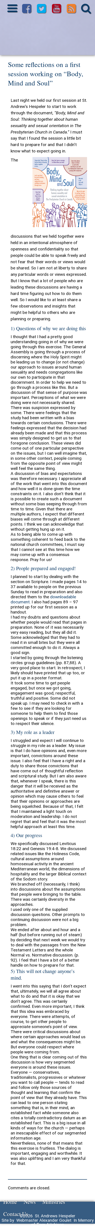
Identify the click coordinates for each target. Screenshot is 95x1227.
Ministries (53, 1201)
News (30, 1201)
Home (10, 1201)
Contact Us (15, 1214)
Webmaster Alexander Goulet (43, 1220)
